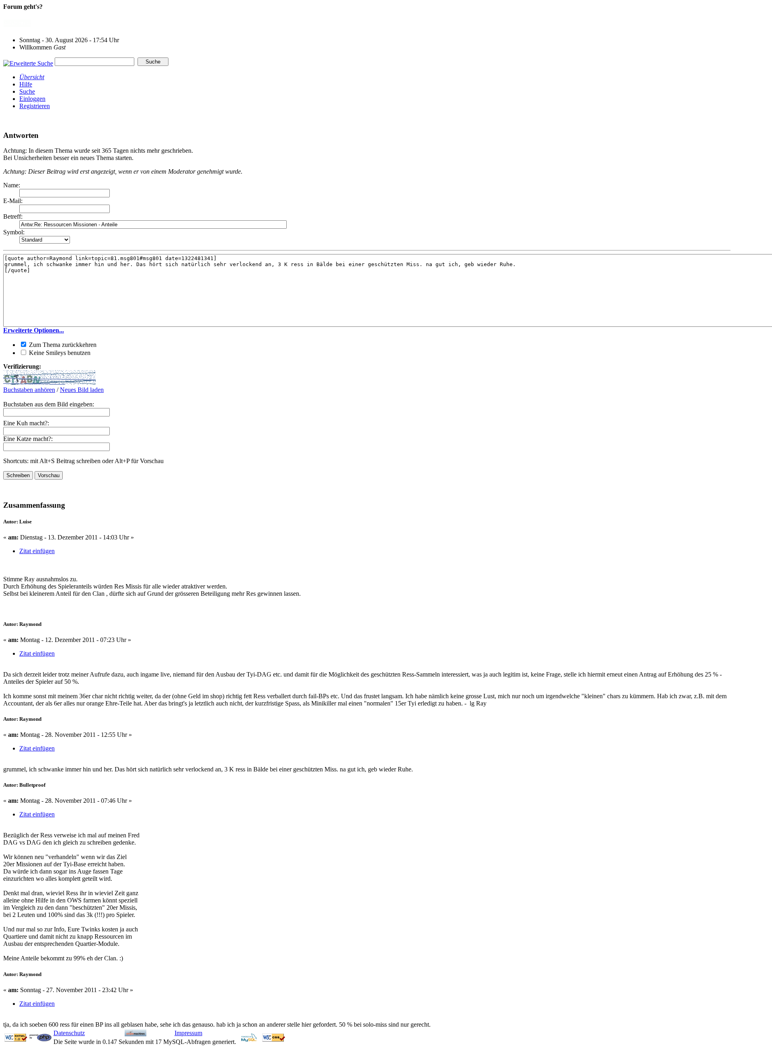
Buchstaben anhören (29, 389)
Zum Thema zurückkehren (61, 344)
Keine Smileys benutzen (58, 352)
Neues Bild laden (82, 389)
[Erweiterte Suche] (28, 61)
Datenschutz (69, 1032)
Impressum (188, 1032)
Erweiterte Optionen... (33, 330)
